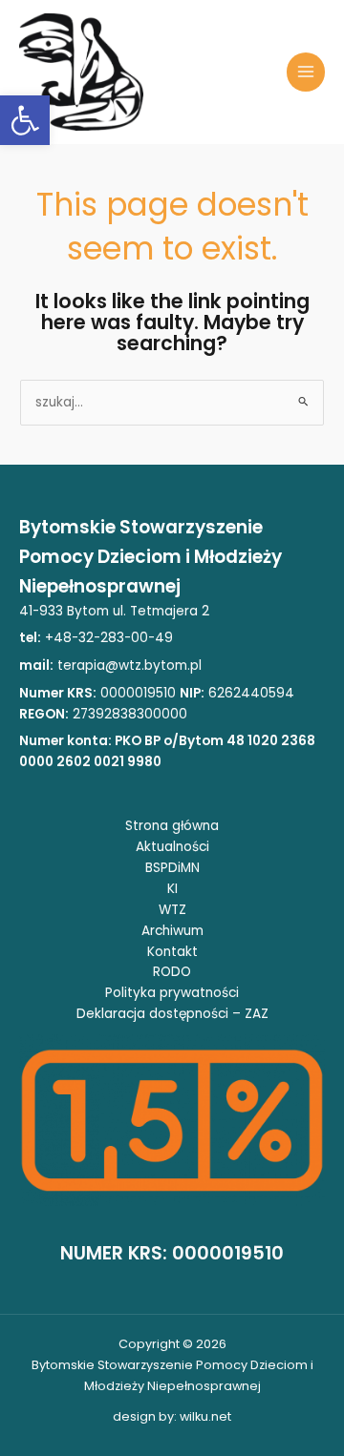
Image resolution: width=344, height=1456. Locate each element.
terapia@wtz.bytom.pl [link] (129, 665)
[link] (25, 120)
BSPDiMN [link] (172, 868)
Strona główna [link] (172, 826)
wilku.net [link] (205, 1416)
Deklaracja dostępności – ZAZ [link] (172, 1014)
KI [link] (172, 889)
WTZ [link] (172, 910)
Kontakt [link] (172, 952)
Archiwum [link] (172, 931)
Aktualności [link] (172, 847)
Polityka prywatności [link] (172, 993)
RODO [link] (172, 972)
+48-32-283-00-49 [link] (107, 638)
